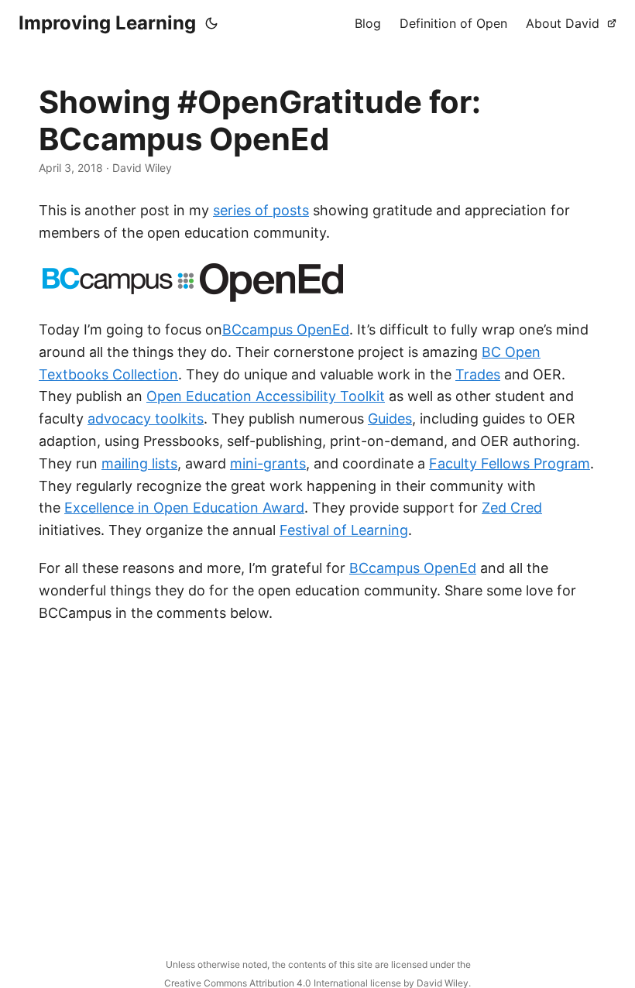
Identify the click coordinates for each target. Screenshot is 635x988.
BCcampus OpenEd (285, 329)
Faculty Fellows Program (509, 463)
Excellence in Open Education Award (184, 507)
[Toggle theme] (211, 23)
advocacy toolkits (146, 418)
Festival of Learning (344, 530)
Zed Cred (512, 507)
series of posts (261, 210)
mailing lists (139, 463)
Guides (390, 418)
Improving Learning (107, 23)
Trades (477, 374)
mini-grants (268, 463)
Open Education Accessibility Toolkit (265, 396)
